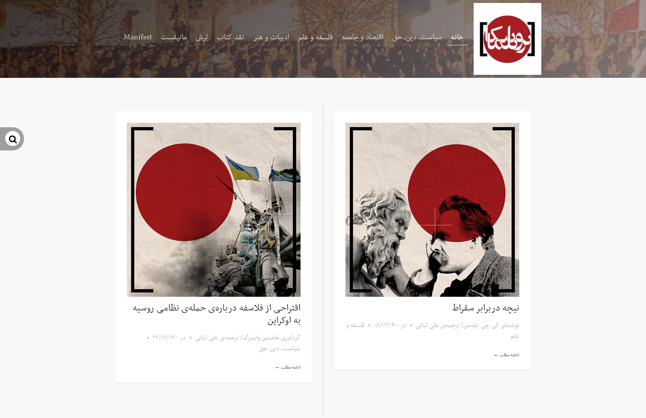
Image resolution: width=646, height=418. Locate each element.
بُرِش (202, 37)
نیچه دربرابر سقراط (485, 308)
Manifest (138, 37)
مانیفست (174, 37)
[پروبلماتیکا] (507, 39)
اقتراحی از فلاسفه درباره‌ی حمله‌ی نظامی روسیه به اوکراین (217, 314)
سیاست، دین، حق (417, 37)
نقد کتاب (230, 37)
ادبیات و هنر (271, 37)
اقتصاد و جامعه (363, 37)
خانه (457, 37)
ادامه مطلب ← (288, 367)
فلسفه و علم (315, 37)
